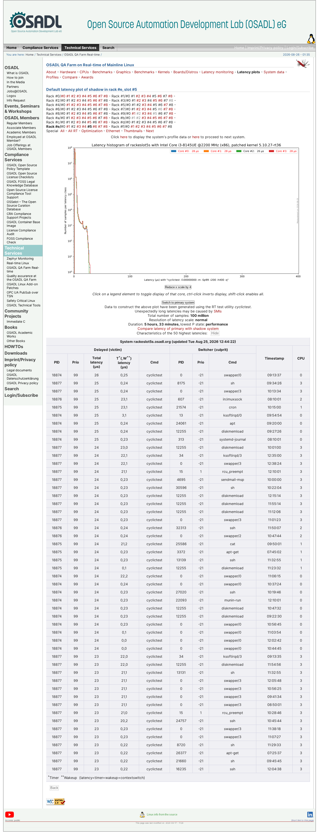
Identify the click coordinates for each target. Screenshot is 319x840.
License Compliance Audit (21, 232)
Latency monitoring (217, 72)
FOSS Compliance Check (20, 240)
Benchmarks (102, 72)
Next (150, 131)
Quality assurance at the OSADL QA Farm (21, 277)
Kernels (164, 72)
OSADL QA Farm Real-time (82, 54)
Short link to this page (302, 820)
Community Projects (16, 313)
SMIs (218, 311)
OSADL (12, 67)
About (51, 72)
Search (12, 388)
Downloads (16, 353)
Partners (13, 86)
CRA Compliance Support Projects (19, 215)
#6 (95, 96)
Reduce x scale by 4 (178, 287)
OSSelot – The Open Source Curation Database (21, 205)
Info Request (16, 100)
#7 (101, 96)
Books (11, 327)
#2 (74, 96)
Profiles (52, 77)
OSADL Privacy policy (22, 383)
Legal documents (19, 370)
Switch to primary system (178, 302)
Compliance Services (17, 157)
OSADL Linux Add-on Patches (22, 286)
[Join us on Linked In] (310, 818)
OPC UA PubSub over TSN (22, 294)
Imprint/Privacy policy (265, 47)
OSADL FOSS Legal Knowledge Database (22, 183)
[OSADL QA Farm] (303, 69)
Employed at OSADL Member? (21, 138)
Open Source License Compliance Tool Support (22, 193)
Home (239, 47)
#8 (106, 96)
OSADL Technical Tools (24, 305)
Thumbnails (133, 131)
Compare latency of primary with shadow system (178, 328)
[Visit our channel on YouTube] (9, 817)
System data (274, 72)
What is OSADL (18, 73)
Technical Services (48, 54)
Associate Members (21, 127)
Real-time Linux (18, 263)
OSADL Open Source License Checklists (22, 175)
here (123, 137)
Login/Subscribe (300, 47)
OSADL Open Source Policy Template (22, 167)
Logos (11, 96)
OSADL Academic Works (20, 334)
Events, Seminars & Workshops (22, 108)
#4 (84, 96)
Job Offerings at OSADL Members (19, 147)
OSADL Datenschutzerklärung (23, 376)
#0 (63, 96)
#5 (90, 96)
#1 (68, 96)
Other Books (16, 341)
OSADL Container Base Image (23, 223)
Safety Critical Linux (21, 300)
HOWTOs (14, 346)
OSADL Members (22, 117)
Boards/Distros (185, 72)
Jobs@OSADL (17, 91)
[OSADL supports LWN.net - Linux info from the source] (159, 816)
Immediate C (16, 321)
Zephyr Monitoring (20, 258)
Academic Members (21, 132)
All (62, 131)
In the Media (16, 82)
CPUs (84, 72)
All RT (73, 131)
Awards (87, 77)
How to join (15, 77)
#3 (79, 96)
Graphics (123, 72)
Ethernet (113, 131)
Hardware (68, 72)
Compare (69, 77)
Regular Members (19, 123)
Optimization (91, 131)
